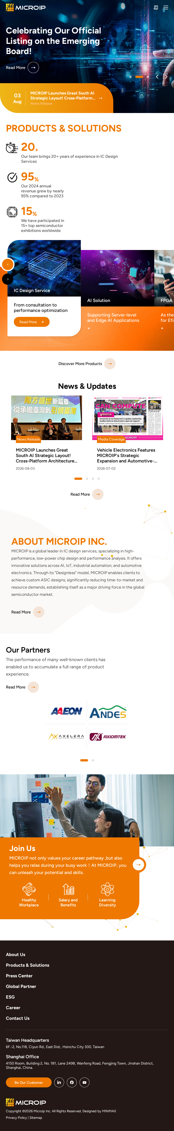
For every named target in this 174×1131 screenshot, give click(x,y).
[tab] (84, 760)
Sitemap (35, 1118)
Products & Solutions (27, 965)
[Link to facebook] (72, 1082)
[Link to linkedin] (59, 1082)
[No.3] (99, 479)
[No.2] (148, 77)
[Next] (166, 77)
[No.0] (130, 77)
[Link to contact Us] (156, 7)
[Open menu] (166, 7)
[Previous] (157, 77)
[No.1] (139, 77)
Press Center (19, 975)
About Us (15, 954)
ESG (10, 997)
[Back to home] (26, 7)
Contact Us (17, 1018)
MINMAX (109, 1111)
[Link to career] (138, 864)
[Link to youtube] (84, 1082)
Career (13, 1007)
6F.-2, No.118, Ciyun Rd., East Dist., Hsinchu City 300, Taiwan (55, 1047)
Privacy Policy (16, 1118)
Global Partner (21, 986)
